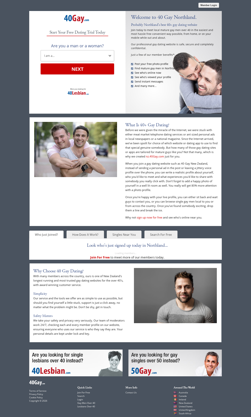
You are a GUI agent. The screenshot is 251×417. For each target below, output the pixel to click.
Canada (183, 396)
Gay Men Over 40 (86, 403)
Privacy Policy (36, 394)
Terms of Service (37, 390)
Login (80, 399)
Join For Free (83, 392)
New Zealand (185, 403)
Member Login (208, 5)
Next (77, 69)
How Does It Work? (85, 235)
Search (81, 396)
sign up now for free (149, 217)
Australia (183, 392)
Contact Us (131, 392)
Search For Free (161, 235)
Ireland (182, 399)
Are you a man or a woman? (77, 45)
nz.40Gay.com (155, 156)
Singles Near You (124, 235)
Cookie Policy (36, 397)
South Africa (185, 413)
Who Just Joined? (46, 235)
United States (186, 406)
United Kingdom (187, 410)
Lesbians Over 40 (86, 406)
